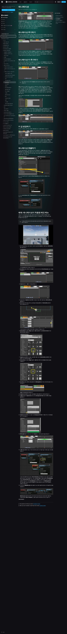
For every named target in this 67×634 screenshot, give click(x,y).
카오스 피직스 (6, 63)
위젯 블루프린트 (7, 80)
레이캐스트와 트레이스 (7, 112)
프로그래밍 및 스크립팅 (7, 48)
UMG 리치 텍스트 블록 (9, 76)
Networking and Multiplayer (8, 118)
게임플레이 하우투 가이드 (8, 53)
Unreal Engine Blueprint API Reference (8, 133)
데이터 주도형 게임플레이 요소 (9, 113)
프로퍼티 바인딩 (7, 98)
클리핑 (6, 85)
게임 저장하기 (6, 108)
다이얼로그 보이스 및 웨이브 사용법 (9, 61)
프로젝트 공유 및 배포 (6, 128)
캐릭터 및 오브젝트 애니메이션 (8, 120)
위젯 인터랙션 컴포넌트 (9, 103)
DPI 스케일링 (7, 91)
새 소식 (4, 40)
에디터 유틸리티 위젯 (8, 73)
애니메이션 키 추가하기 (59, 17)
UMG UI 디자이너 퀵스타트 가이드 (9, 69)
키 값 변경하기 (58, 18)
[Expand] (2, 40)
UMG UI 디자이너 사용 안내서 (9, 71)
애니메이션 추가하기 (59, 15)
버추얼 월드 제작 (6, 45)
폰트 (6, 96)
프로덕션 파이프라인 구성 (7, 125)
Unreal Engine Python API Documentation (7, 137)
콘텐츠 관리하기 (6, 43)
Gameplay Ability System (8, 105)
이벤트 (6, 92)
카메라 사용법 (6, 110)
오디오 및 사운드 (6, 121)
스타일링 (6, 101)
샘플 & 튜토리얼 (5, 130)
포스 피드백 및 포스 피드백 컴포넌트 (9, 116)
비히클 (5, 57)
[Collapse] (2, 50)
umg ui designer (21, 499)
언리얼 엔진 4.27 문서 (5, 38)
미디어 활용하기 (6, 123)
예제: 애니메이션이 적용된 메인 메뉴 (60, 23)
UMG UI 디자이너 (7, 65)
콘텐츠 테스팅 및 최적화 (7, 126)
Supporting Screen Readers (10, 75)
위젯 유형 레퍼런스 (8, 87)
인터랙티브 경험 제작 (6, 50)
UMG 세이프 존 (7, 94)
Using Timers (6, 55)
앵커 (6, 78)
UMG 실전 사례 (7, 89)
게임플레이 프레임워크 (7, 52)
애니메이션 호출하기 (59, 20)
